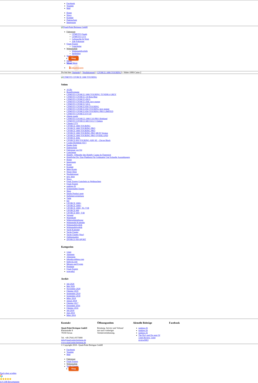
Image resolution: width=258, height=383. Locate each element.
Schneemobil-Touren (75, 189)
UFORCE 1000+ (74, 203)
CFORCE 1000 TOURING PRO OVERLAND (87, 135)
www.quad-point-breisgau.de (73, 342)
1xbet (69, 252)
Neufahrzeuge (72, 174)
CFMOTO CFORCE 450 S (78, 99)
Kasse (69, 164)
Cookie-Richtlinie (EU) (76, 143)
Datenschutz (72, 20)
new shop (71, 176)
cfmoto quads (72, 116)
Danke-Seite (72, 145)
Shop (69, 191)
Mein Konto (72, 169)
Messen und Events (75, 264)
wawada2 (71, 271)
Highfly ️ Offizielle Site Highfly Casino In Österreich (89, 155)
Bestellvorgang (73, 92)
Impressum (71, 22)
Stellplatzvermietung (75, 196)
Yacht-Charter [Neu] (75, 234)
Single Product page (75, 193)
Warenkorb (71, 218)
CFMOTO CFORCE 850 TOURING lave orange (88, 109)
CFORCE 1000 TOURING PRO (81, 128)
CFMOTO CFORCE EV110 (79, 114)
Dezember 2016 (73, 305)
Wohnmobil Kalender (76, 222)
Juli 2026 (70, 284)
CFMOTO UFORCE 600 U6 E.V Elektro (85, 121)
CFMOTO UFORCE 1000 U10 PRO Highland (87, 118)
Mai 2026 (71, 286)
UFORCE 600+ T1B (76, 213)
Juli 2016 (70, 310)
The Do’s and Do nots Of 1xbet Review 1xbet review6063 (149, 337)
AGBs (69, 89)
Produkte (70, 266)
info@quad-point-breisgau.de (73, 340)
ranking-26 (71, 186)
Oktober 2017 (72, 303)
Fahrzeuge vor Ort (74, 150)
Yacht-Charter (72, 232)
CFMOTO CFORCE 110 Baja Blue (82, 97)
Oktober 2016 (72, 308)
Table (69, 198)
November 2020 (73, 289)
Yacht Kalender (73, 230)
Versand (70, 215)
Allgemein (71, 257)
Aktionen (70, 254)
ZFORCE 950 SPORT (76, 239)
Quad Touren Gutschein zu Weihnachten (84, 181)
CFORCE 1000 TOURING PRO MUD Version (87, 133)
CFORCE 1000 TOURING (78, 126)
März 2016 (71, 315)
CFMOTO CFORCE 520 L (78, 104)
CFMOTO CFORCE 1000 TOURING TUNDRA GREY (91, 94)
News (69, 15)
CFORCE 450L (73, 138)
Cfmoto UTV (72, 123)
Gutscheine (71, 152)
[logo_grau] (74, 27)
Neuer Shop (72, 172)
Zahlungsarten (73, 237)
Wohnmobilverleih (74, 225)
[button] (129, 379)
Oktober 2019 (72, 291)
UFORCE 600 (73, 210)
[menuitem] (132, 13)
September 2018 (73, 296)
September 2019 (73, 293)
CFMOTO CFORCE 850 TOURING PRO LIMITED (90, 111)
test (68, 201)
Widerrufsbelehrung (75, 220)
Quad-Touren (72, 184)
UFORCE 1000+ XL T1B (78, 208)
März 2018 (71, 298)
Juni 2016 (71, 313)
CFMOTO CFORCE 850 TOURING (83, 106)
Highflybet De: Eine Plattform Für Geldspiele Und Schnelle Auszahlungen (98, 157)
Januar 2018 (72, 301)
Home (69, 13)
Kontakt (70, 18)
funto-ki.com (72, 262)
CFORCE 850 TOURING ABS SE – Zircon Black (88, 140)
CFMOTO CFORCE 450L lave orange (83, 102)
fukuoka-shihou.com (75, 259)
